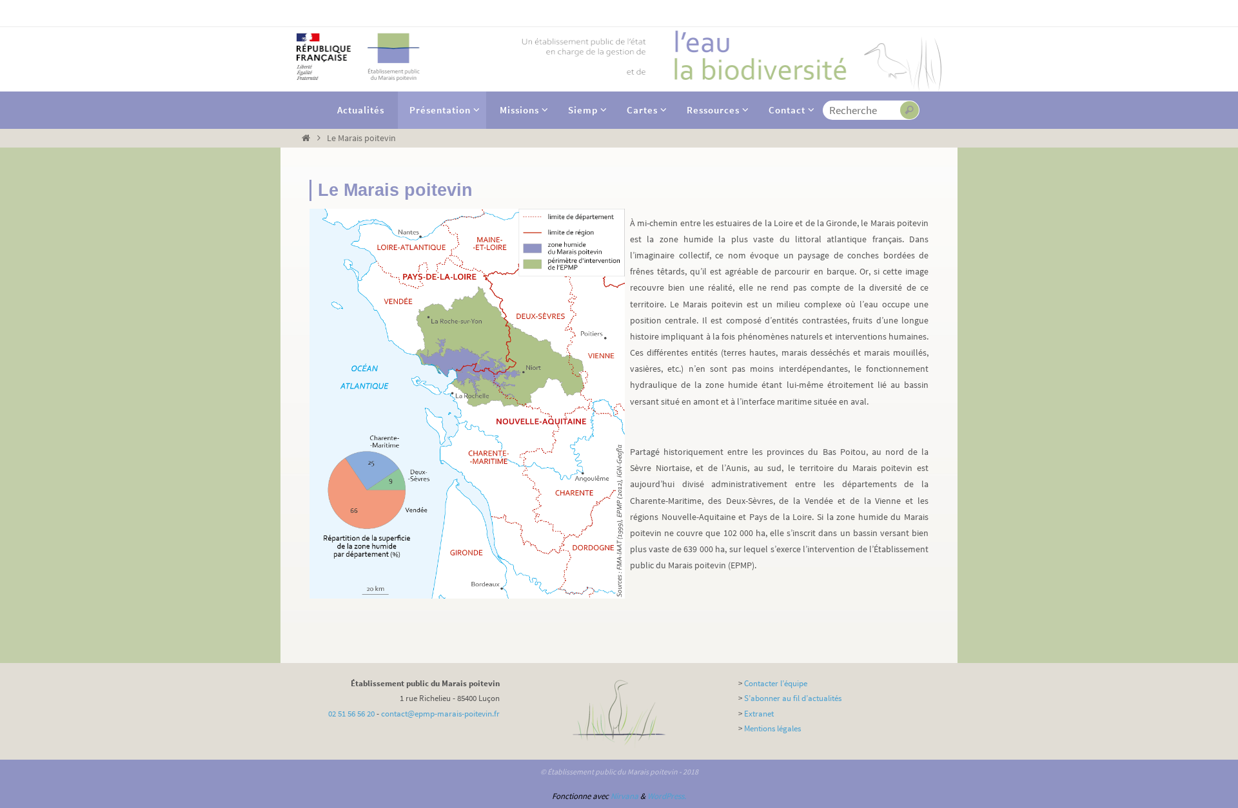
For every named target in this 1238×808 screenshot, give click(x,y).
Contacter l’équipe (775, 683)
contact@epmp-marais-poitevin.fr (440, 713)
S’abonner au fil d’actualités (792, 698)
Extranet (759, 713)
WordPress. (666, 796)
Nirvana (624, 796)
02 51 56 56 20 (351, 713)
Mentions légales (772, 728)
